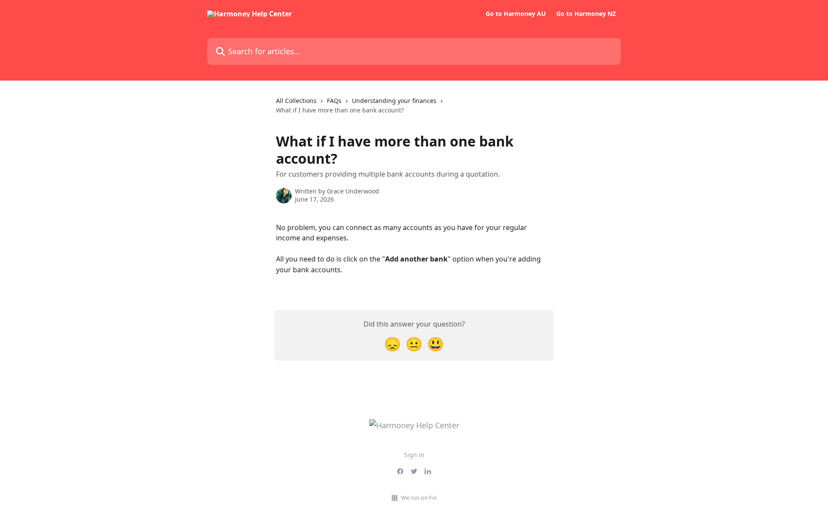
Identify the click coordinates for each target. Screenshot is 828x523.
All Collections (296, 101)
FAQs (334, 101)
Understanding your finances (394, 101)
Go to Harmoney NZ (586, 14)
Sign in (414, 455)
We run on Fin (419, 497)
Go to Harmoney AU (516, 14)
